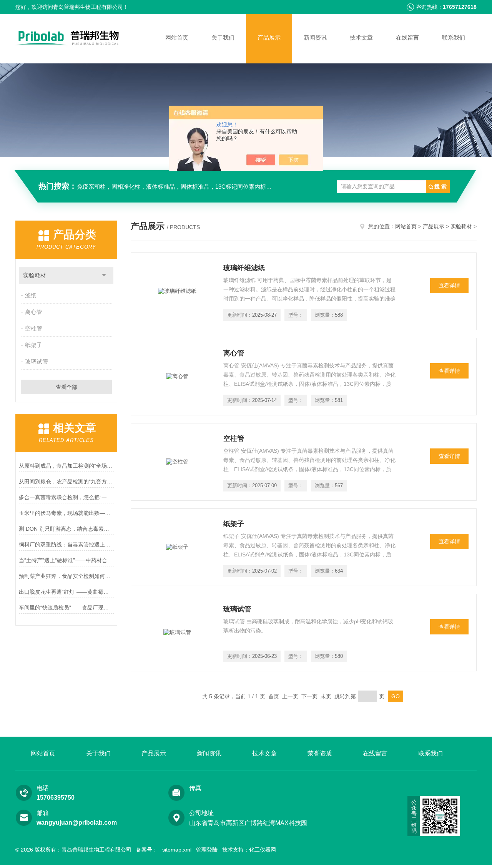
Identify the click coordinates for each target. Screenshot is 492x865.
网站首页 (176, 37)
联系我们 (453, 37)
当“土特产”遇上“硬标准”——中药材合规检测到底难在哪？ (66, 560)
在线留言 (407, 37)
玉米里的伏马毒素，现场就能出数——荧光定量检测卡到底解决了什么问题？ (66, 513)
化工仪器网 (262, 850)
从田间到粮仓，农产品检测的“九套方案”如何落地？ (66, 481)
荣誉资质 (320, 753)
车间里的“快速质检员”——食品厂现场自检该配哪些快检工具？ (66, 607)
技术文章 (361, 37)
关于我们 (222, 37)
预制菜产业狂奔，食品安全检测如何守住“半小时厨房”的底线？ (66, 576)
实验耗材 (34, 275)
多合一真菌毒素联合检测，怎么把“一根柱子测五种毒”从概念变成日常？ (66, 497)
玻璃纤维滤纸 (244, 268)
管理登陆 (207, 850)
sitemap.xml (176, 850)
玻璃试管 (36, 361)
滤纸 (31, 295)
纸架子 (33, 345)
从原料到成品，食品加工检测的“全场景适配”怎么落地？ (66, 466)
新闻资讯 (315, 37)
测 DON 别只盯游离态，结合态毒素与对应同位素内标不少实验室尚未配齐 (66, 529)
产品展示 (269, 37)
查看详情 (449, 285)
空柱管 (33, 328)
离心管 (33, 312)
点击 (104, 275)
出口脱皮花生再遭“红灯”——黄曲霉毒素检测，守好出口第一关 (66, 592)
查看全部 (66, 387)
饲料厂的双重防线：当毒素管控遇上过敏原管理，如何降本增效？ (66, 544)
